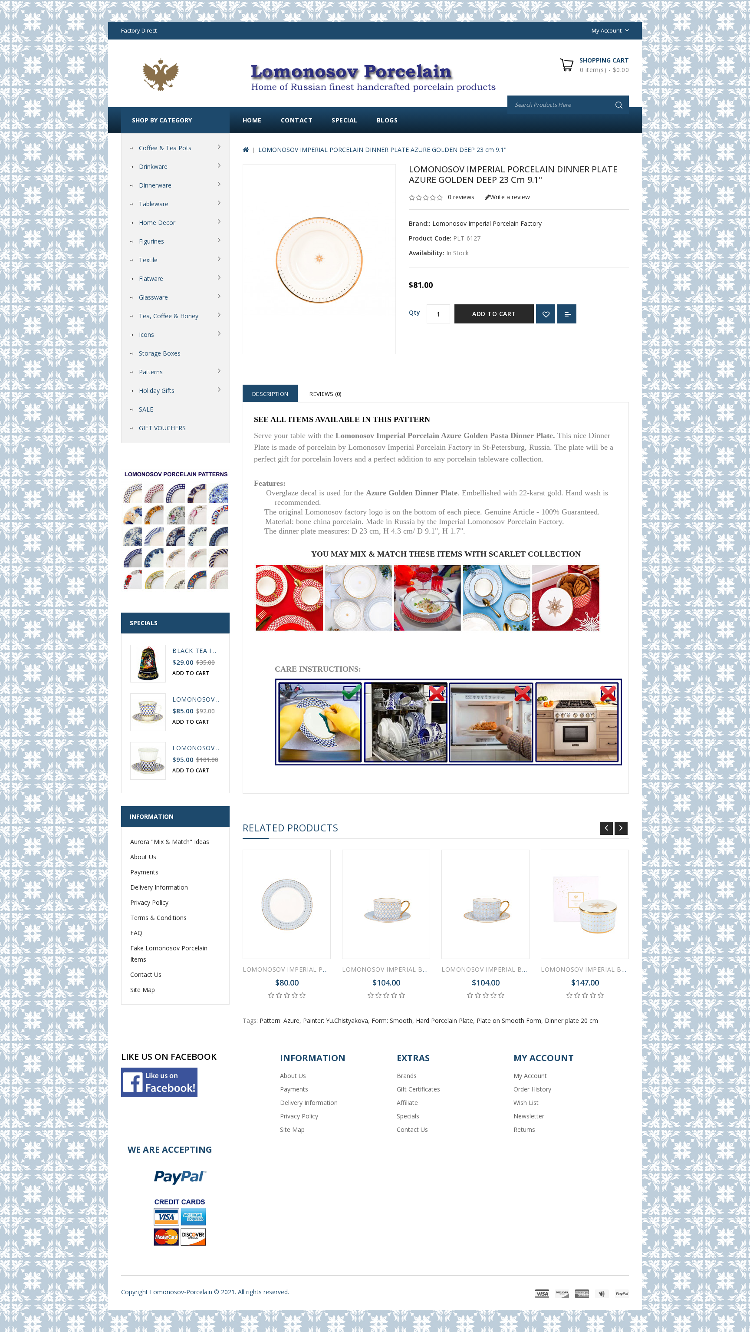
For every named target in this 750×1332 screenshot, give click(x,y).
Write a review (510, 197)
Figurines (151, 241)
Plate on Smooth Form (509, 1020)
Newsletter (528, 1116)
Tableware (153, 204)
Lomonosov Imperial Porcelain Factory (487, 223)
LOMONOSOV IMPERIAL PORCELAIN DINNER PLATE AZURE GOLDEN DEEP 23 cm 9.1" (382, 149)
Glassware (153, 297)
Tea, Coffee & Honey (168, 316)
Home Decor (157, 222)
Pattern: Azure (279, 1020)
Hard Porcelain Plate (444, 1020)
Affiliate (407, 1102)
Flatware (151, 278)
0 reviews (461, 197)
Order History (532, 1089)
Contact (297, 120)
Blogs (387, 120)
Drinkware (153, 166)
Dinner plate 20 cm (571, 1020)
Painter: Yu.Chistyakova (335, 1020)
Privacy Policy (149, 902)
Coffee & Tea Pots (165, 148)
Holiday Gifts (156, 390)
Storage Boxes (160, 353)
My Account (530, 1076)
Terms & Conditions (158, 917)
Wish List (526, 1102)
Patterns (151, 372)
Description (270, 394)
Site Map (142, 990)
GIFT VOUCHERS (162, 428)
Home (252, 120)
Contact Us (145, 974)
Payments (144, 872)
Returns (524, 1129)
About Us (143, 857)
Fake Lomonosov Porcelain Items (168, 953)
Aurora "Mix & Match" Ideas (169, 841)
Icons (146, 334)
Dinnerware (155, 185)
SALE (146, 409)
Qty (414, 312)
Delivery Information (159, 887)
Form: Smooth (392, 1020)
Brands (407, 1076)
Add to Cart (494, 314)
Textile (148, 260)
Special (345, 120)
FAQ (136, 933)
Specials (408, 1116)
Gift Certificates (418, 1089)
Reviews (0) (325, 394)
